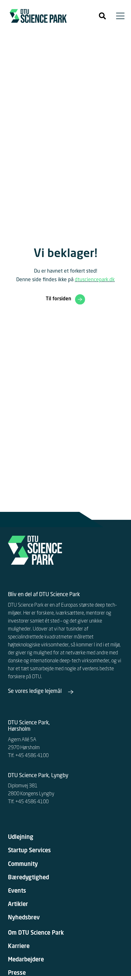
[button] (102, 16)
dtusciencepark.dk (95, 279)
